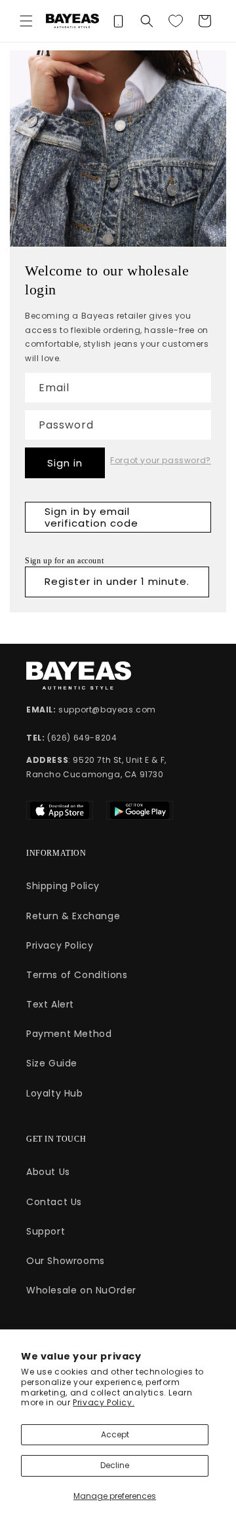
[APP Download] (118, 21)
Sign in (65, 463)
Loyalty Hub (54, 1093)
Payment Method (68, 1033)
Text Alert (50, 1004)
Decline (114, 1465)
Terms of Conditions (76, 974)
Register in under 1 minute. (117, 581)
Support (45, 1231)
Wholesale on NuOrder (81, 1290)
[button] (26, 21)
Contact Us (54, 1201)
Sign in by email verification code (91, 517)
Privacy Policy (59, 945)
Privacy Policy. (103, 1402)
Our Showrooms (65, 1260)
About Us (48, 1171)
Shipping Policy (63, 885)
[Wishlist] (175, 21)
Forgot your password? (160, 460)
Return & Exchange (73, 915)
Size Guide (51, 1063)
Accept (115, 1434)
